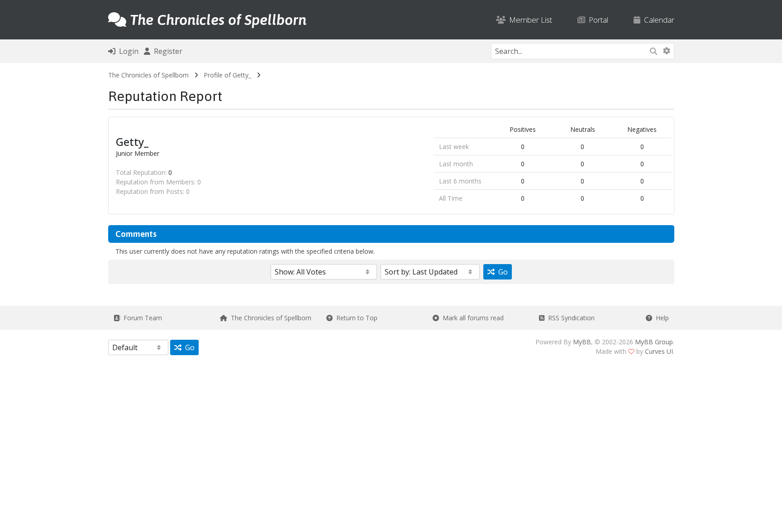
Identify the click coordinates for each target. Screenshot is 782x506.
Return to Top (355, 317)
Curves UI (659, 351)
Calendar (657, 19)
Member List (528, 19)
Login (126, 51)
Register (166, 51)
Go (501, 272)
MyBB (582, 341)
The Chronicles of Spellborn (148, 75)
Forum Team (141, 317)
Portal (596, 19)
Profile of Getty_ (227, 75)
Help (660, 317)
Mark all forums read (471, 317)
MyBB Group (654, 341)
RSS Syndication (569, 317)
